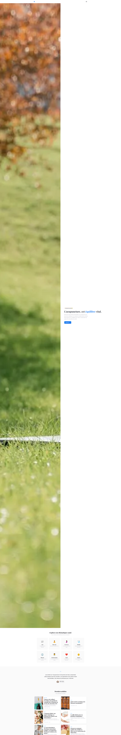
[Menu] (86, 1)
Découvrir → (68, 322)
